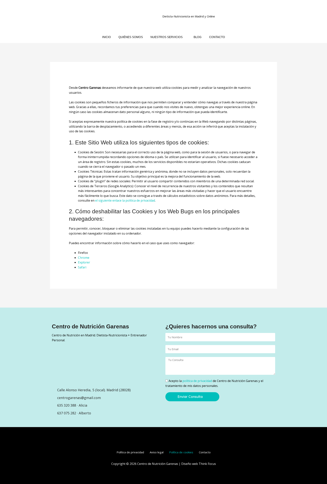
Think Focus (207, 464)
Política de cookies (181, 452)
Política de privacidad (130, 452)
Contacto (205, 452)
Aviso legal (157, 452)
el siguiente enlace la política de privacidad (125, 200)
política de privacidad (197, 381)
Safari (82, 267)
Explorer (84, 262)
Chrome (83, 258)
